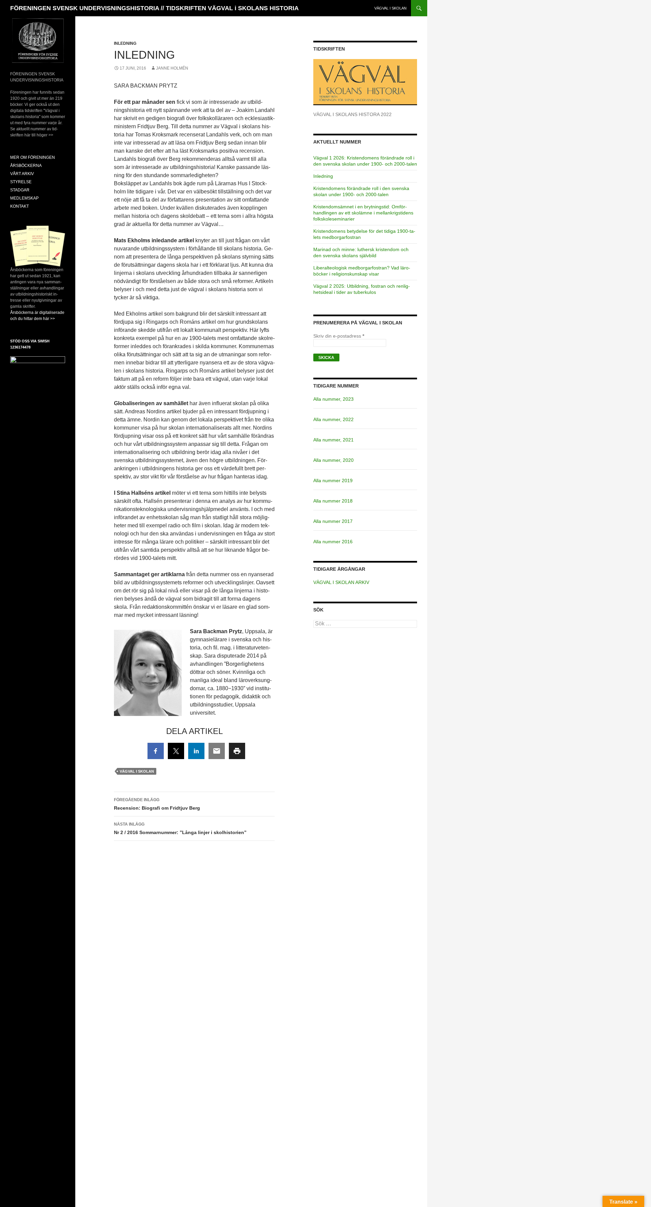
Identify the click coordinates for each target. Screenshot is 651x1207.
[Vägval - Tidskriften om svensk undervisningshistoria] (365, 81)
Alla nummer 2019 (333, 480)
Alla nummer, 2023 (333, 399)
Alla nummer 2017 (333, 521)
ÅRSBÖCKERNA (26, 165)
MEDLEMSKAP (24, 198)
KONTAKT (19, 206)
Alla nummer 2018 (333, 501)
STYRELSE (21, 182)
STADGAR (19, 190)
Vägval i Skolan (137, 771)
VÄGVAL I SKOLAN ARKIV (341, 582)
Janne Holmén (172, 68)
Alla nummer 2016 (333, 541)
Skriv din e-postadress (338, 336)
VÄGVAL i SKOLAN (390, 8)
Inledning (125, 43)
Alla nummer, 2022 (333, 419)
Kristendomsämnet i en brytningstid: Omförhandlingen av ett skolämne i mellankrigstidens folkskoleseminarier (363, 213)
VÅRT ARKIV (22, 173)
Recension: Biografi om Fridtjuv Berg (157, 804)
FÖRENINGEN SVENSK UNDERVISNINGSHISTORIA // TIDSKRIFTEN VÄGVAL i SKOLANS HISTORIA (154, 8)
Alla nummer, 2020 (333, 460)
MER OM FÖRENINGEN (32, 157)
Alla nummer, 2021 (333, 439)
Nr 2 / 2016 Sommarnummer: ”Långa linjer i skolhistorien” (180, 828)
